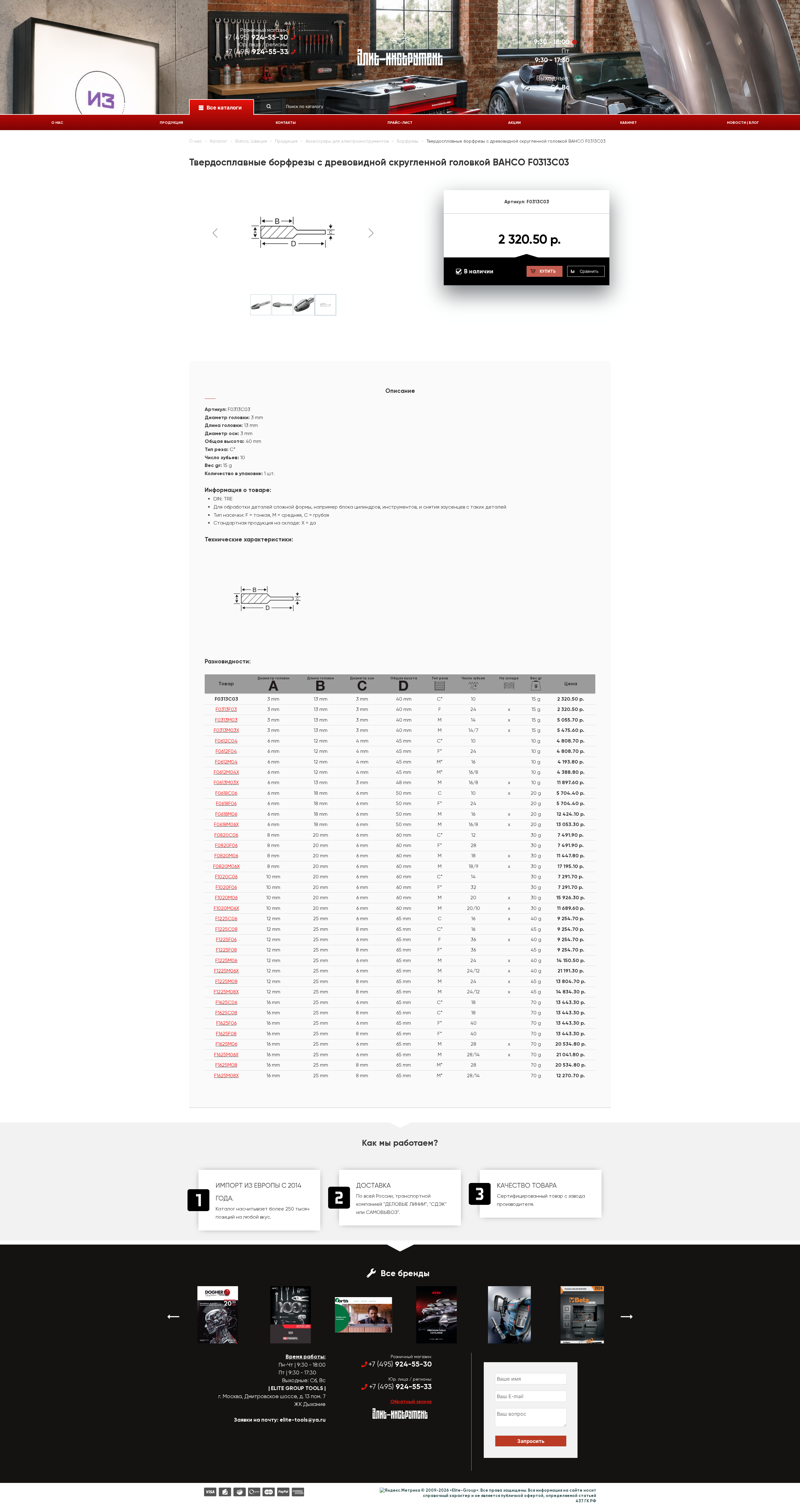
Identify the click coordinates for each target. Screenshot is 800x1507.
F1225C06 (226, 918)
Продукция (171, 122)
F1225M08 (226, 981)
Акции (514, 122)
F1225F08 (226, 950)
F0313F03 (226, 709)
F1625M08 (226, 1065)
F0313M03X (226, 730)
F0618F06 (226, 803)
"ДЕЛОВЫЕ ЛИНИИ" (405, 1204)
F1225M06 (226, 960)
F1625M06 (226, 1044)
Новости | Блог (743, 122)
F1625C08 (226, 1013)
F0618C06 (226, 793)
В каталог (212, 1337)
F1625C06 (226, 1002)
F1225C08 (226, 929)
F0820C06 (226, 835)
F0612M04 (226, 762)
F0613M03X (226, 782)
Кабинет (628, 122)
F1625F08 (226, 1034)
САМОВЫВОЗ (382, 1212)
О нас (57, 122)
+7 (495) (256, 37)
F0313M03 (226, 720)
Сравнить (589, 271)
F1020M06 (226, 898)
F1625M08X (226, 1075)
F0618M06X (226, 824)
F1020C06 (226, 877)
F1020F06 (226, 887)
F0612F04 (226, 751)
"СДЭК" (438, 1204)
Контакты (286, 122)
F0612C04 (226, 741)
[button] (173, 1317)
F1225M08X (226, 992)
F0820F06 (226, 845)
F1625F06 (226, 1023)
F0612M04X (226, 772)
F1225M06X (226, 971)
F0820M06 (226, 856)
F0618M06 (226, 814)
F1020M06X (226, 908)
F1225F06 (226, 939)
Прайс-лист (400, 122)
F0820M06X (226, 866)
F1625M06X (226, 1055)
